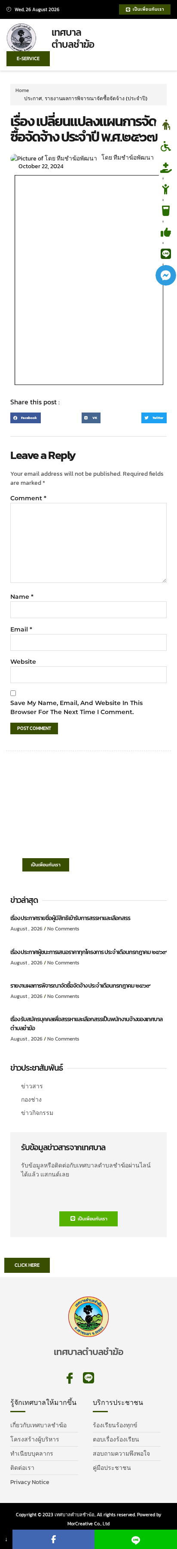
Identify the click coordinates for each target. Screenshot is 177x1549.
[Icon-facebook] (69, 1378)
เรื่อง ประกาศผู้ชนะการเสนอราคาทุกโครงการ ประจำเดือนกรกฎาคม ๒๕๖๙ (88, 952)
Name (22, 597)
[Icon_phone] (107, 1378)
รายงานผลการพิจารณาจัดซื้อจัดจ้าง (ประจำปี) (96, 98)
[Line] (88, 1378)
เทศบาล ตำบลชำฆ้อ (73, 38)
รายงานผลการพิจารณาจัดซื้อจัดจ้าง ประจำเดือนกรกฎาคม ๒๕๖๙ (80, 985)
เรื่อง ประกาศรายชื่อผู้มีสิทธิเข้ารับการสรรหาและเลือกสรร (70, 918)
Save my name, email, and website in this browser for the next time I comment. (76, 707)
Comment (28, 498)
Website (23, 661)
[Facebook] (53, 1539)
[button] (158, 39)
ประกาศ (33, 98)
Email (21, 629)
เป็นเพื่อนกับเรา (46, 864)
